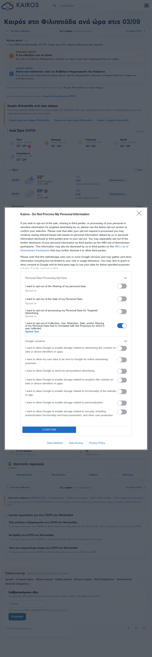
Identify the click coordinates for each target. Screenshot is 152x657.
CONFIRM (49, 429)
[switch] (122, 286)
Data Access (76, 442)
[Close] (140, 214)
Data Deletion (55, 442)
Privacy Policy (97, 442)
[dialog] (76, 328)
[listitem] (76, 278)
